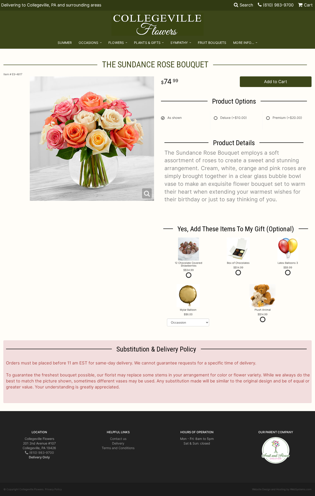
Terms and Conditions (118, 448)
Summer (65, 43)
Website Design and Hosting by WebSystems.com (282, 489)
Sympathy (179, 43)
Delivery (118, 443)
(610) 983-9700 (278, 5)
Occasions (88, 43)
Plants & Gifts (147, 43)
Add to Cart (275, 81)
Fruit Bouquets (212, 43)
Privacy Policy (53, 489)
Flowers (116, 43)
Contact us (118, 439)
